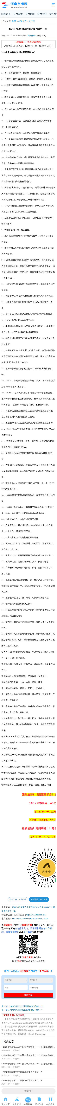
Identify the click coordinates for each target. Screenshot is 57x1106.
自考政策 (18, 14)
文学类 (32, 21)
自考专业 (42, 14)
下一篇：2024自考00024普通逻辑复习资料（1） (22, 1010)
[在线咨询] (28, 1098)
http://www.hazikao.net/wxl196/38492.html (30, 919)
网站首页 (6, 14)
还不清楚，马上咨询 (39, 900)
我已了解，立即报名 (18, 900)
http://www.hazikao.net (35, 915)
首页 (14, 21)
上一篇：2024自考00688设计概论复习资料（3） (22, 1006)
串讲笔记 (22, 21)
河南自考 (16, 907)
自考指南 (30, 14)
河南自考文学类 (27, 907)
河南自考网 (32, 36)
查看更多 (28, 1091)
